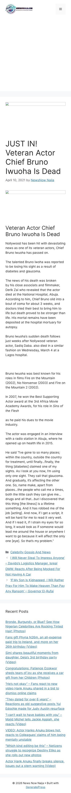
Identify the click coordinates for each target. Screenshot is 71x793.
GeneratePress (35, 787)
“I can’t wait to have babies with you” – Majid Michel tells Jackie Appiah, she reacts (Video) (33, 719)
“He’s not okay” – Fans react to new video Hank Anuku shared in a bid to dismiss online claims (32, 688)
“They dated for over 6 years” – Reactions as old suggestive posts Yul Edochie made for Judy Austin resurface (34, 703)
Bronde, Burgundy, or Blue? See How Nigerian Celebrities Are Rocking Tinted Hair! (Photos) (34, 626)
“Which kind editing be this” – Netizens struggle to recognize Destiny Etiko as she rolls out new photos (33, 750)
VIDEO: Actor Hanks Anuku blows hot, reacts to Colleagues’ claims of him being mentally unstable (35, 734)
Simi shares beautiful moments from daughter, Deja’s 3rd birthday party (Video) (31, 657)
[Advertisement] (35, 55)
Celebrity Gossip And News (30, 552)
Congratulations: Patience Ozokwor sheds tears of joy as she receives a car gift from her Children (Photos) (34, 672)
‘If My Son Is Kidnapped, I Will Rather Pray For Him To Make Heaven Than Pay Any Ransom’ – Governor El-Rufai (35, 585)
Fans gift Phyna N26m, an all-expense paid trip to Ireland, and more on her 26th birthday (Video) (33, 641)
